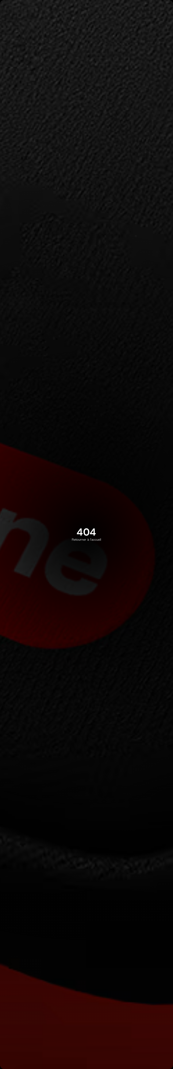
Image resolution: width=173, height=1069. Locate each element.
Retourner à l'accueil (86, 539)
